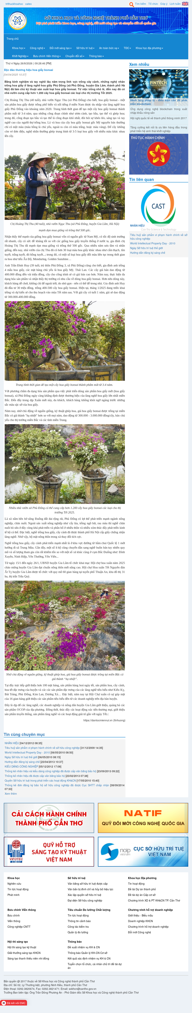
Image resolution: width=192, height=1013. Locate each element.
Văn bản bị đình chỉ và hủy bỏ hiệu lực (90, 889)
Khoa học (14, 878)
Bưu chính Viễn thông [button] (46, 56)
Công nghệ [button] (36, 48)
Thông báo (75, 941)
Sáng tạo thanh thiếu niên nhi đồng (28, 958)
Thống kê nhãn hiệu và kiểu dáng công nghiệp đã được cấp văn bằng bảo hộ (51, 771)
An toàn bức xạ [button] (108, 48)
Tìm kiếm (140, 3)
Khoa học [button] (17, 48)
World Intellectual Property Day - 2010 (27, 752)
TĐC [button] (126, 48)
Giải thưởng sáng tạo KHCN (24, 953)
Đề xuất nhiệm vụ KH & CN (84, 947)
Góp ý (163, 3)
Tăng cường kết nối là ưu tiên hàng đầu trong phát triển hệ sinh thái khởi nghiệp (158, 129)
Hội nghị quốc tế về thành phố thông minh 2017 (158, 118)
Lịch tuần (175, 3)
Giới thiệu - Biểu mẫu (140, 915)
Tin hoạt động (136, 883)
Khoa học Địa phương (142, 878)
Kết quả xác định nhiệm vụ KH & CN (89, 958)
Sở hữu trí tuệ (77, 878)
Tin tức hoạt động (18, 889)
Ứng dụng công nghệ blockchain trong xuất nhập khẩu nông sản (158, 111)
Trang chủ (13, 38)
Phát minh (14, 895)
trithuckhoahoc (14, 4)
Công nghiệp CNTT (19, 926)
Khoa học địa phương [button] (148, 48)
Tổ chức (153, 3)
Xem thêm (11, 793)
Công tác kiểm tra (78, 926)
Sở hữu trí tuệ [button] (84, 48)
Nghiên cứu (14, 883)
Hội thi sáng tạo (18, 941)
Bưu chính (14, 915)
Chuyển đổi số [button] (73, 56)
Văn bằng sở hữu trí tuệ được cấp (88, 883)
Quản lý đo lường (78, 932)
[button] (6, 835)
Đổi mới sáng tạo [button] (60, 48)
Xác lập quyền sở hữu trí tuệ (84, 895)
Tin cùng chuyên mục (24, 734)
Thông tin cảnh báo (79, 921)
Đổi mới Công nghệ (139, 932)
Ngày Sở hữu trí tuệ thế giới (21, 757)
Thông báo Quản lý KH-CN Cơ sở (87, 953)
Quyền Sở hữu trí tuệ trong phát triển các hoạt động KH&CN (40, 780)
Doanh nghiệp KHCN (140, 921)
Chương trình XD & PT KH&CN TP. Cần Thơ (154, 900)
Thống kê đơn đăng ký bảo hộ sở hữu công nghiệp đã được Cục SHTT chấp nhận (57, 785)
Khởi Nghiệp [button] (19, 56)
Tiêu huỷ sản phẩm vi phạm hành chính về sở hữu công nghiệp (42, 748)
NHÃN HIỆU (12, 743)
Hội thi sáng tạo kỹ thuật (22, 947)
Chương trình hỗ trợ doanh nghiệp (150, 910)
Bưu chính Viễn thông (22, 910)
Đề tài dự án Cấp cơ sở (141, 895)
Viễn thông (14, 921)
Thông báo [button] (95, 56)
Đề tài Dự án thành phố (142, 889)
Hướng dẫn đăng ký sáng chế (22, 762)
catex (28, 4)
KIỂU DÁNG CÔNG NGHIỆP (21, 766)
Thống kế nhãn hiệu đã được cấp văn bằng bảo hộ (35, 776)
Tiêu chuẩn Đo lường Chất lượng (89, 910)
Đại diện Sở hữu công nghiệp (85, 900)
